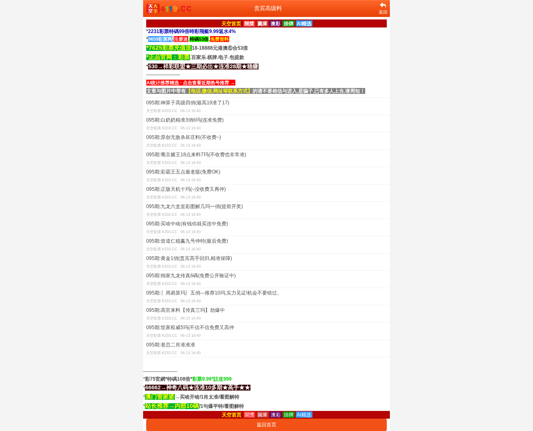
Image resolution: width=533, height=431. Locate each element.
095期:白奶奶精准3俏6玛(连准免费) (185, 123)
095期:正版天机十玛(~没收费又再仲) (186, 192)
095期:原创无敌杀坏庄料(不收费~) (183, 141)
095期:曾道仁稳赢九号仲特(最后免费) (187, 244)
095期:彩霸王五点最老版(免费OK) (183, 175)
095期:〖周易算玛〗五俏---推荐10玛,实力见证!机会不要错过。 (214, 296)
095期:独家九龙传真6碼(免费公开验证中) (191, 279)
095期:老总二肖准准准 (173, 348)
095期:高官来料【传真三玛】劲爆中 (185, 314)
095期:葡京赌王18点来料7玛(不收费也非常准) (196, 158)
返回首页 (266, 424)
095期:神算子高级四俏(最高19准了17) (187, 106)
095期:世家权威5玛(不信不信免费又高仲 (190, 331)
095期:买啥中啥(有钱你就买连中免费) (187, 227)
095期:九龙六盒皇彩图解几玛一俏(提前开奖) (194, 210)
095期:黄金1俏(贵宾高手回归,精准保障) (189, 262)
